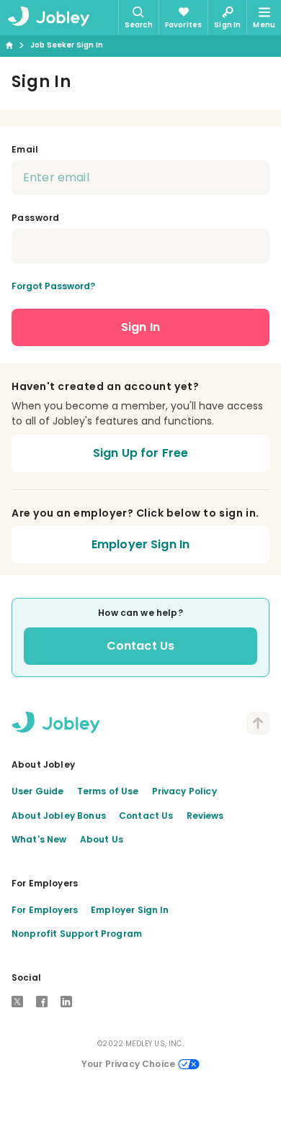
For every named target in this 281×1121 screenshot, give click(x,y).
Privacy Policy (184, 791)
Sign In (140, 327)
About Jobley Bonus (59, 815)
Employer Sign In (141, 544)
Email (25, 149)
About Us (101, 839)
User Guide (38, 791)
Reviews (205, 815)
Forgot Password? (53, 286)
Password (36, 217)
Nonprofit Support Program (77, 933)
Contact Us (141, 645)
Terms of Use (108, 791)
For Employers (45, 910)
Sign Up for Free (141, 453)
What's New (39, 839)
